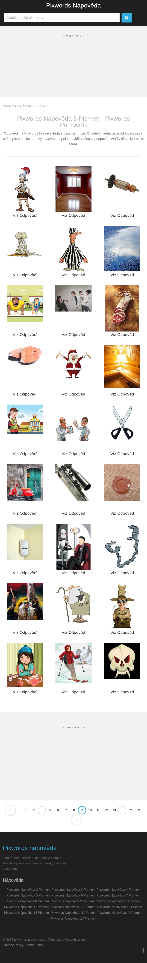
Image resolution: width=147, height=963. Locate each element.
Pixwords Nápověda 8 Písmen (27, 901)
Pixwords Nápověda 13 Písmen (119, 907)
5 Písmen (26, 106)
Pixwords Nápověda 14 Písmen (26, 913)
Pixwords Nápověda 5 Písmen (28, 895)
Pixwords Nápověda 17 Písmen (73, 918)
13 (114, 810)
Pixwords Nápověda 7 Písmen (118, 895)
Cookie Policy (34, 945)
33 (138, 810)
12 (106, 810)
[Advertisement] (73, 70)
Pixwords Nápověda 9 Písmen (72, 901)
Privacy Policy (13, 945)
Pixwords (9, 106)
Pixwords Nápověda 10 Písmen (118, 901)
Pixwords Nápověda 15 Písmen (73, 913)
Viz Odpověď (25, 215)
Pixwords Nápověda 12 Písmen (73, 907)
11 (98, 810)
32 (130, 810)
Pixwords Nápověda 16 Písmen (119, 913)
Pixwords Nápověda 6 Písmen (73, 895)
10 (90, 810)
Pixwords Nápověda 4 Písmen (118, 890)
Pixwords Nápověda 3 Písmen (73, 890)
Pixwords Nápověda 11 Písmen (26, 907)
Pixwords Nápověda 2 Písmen (28, 890)
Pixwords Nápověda (73, 5)
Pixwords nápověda (30, 847)
